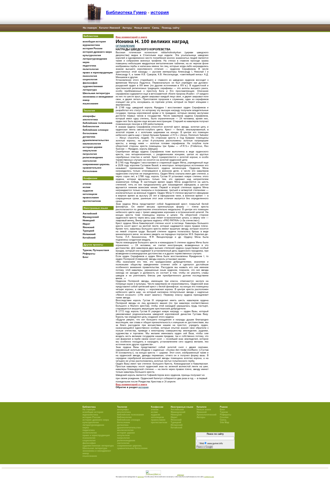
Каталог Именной (109, 27)
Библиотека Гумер (126, 12)
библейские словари (95, 129)
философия (90, 82)
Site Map (224, 422)
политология (90, 69)
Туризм (224, 412)
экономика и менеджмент (98, 96)
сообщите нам (209, 477)
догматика (89, 136)
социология (90, 79)
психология (90, 76)
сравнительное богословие (132, 448)
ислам (86, 187)
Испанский (89, 234)
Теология (89, 110)
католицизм (90, 194)
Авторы (127, 27)
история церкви (92, 147)
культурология (92, 55)
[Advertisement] (98, 317)
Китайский (89, 237)
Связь (156, 27)
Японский (88, 227)
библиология (91, 126)
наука (86, 62)
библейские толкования (97, 123)
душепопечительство (96, 140)
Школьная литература (96, 93)
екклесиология (92, 143)
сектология (89, 160)
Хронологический (206, 414)
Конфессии (90, 178)
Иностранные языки (96, 208)
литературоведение (95, 58)
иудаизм (88, 190)
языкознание (90, 103)
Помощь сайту (170, 27)
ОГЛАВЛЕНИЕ (125, 46)
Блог (86, 257)
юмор (86, 100)
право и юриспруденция (98, 72)
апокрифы (89, 116)
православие (91, 197)
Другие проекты (93, 244)
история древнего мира (97, 51)
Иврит (86, 223)
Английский (90, 213)
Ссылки (224, 417)
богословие (90, 133)
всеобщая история (94, 41)
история (160, 12)
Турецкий (88, 230)
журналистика (91, 45)
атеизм (87, 183)
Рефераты (89, 253)
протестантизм (92, 201)
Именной (202, 412)
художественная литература (98, 445)
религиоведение (93, 157)
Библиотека (91, 36)
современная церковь (96, 164)
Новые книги (142, 27)
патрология (90, 154)
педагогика (89, 65)
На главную (90, 27)
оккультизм (90, 150)
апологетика (90, 119)
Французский (91, 217)
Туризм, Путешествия (96, 250)
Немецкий (89, 220)
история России (92, 48)
